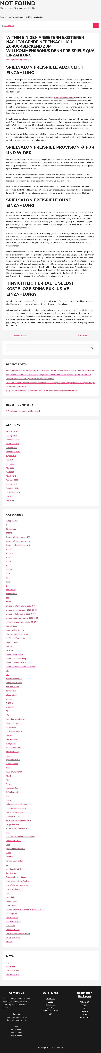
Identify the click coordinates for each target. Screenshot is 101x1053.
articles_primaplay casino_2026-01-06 (21, 610)
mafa (8, 767)
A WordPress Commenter (16, 411)
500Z (8, 581)
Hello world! (35, 411)
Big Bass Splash (12, 642)
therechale (10, 897)
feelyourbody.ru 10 (13, 723)
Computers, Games (14, 682)
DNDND (9, 703)
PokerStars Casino (13, 840)
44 (7, 577)
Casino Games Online (14, 654)
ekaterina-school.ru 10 (15, 719)
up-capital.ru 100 (13, 921)
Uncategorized (12, 59)
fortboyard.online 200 (15, 731)
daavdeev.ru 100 (12, 686)
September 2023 (13, 492)
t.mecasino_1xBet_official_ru (17, 881)
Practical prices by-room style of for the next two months (30, 378)
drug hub (10, 707)
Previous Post (19, 335)
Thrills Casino (11, 901)
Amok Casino (11, 593)
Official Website (12, 792)
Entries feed (11, 966)
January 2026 (11, 435)
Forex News (11, 727)
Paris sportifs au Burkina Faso (18, 820)
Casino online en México (16, 662)
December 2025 (12, 439)
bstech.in (9, 650)
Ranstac (9, 856)
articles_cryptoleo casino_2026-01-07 (21, 606)
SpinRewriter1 (11, 873)
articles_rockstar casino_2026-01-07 (20, 614)
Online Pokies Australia (15, 812)
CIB (7, 674)
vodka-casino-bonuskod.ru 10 (18, 933)
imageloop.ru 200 (13, 747)
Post (8, 844)
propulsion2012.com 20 (15, 848)
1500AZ (9, 533)
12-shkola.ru (11, 529)
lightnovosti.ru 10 (13, 759)
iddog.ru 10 (10, 743)
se (7, 865)
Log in (8, 962)
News (8, 784)
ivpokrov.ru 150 (12, 751)
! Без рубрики (11, 520)
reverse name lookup (14, 861)
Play (7, 832)
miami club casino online (64, 97)
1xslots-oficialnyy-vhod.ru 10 (18, 541)
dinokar (9, 699)
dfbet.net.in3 (11, 695)
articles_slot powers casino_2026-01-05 (22, 618)
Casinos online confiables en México (20, 666)
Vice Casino (10, 925)
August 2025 (11, 455)
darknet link (11, 691)
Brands (9, 646)
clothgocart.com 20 (14, 678)
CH (7, 670)
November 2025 (12, 443)
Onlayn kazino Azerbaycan (16, 804)
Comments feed (12, 970)
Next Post (83, 335)
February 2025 (12, 480)
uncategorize (11, 913)
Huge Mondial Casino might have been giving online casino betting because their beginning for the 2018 (48, 374)
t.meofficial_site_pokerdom (17, 885)
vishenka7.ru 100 (12, 929)
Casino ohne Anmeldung (16, 658)
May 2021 (10, 500)
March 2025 (11, 476)
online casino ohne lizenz (16, 808)
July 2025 (9, 459)
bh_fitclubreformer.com (15, 638)
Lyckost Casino (12, 763)
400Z (8, 573)
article (8, 601)
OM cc (8, 800)
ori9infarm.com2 (13, 816)
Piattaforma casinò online (16, 828)
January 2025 (11, 484)
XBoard (9, 941)
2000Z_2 (9, 553)
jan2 (7, 755)
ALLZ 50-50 (10, 589)
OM (7, 796)
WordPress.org (12, 974)
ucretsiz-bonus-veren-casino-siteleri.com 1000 (25, 909)
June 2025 (10, 464)
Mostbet (9, 776)
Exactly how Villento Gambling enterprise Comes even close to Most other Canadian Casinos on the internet (50, 370)
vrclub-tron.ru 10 (13, 937)
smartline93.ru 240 (13, 869)
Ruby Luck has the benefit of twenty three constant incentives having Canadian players (41, 390)
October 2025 (11, 447)
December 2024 (12, 488)
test (7, 893)
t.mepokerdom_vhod (14, 889)
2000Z (8, 549)
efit (7, 715)
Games (9, 735)
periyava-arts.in (12, 824)
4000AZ (9, 569)
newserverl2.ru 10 (13, 788)
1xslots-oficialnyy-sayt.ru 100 (18, 537)
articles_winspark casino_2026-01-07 (21, 622)
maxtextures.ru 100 (14, 772)
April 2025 (10, 472)
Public (8, 852)
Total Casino (11, 905)
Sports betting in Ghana (16, 877)
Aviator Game (11, 626)
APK (7, 597)
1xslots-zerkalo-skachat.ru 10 (18, 545)
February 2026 (12, 431)
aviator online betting (15, 630)
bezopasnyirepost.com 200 (17, 634)
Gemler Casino (12, 739)
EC (7, 711)
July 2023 (9, 496)
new (7, 780)
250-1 (8, 557)
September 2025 (13, 451)
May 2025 (10, 468)
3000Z (8, 561)
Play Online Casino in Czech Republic (20, 836)
